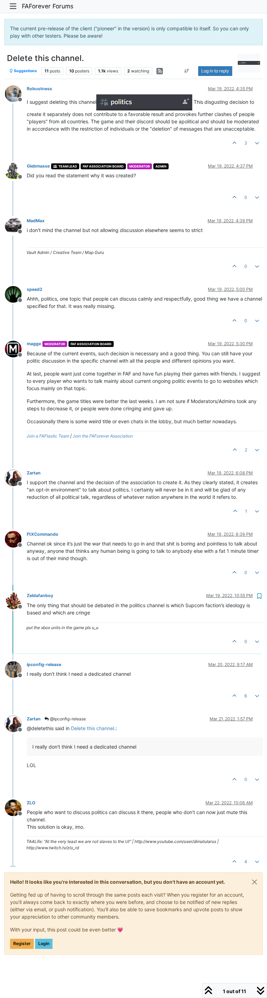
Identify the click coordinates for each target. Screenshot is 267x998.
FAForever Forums (47, 6)
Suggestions (25, 71)
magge (34, 343)
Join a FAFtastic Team (47, 436)
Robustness (39, 88)
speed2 (34, 289)
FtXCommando (42, 534)
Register (22, 943)
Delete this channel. (93, 728)
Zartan (34, 472)
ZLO (31, 802)
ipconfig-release (44, 664)
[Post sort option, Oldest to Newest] (187, 71)
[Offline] (16, 93)
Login (43, 943)
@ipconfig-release (67, 718)
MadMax (35, 220)
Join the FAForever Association (103, 436)
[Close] (254, 882)
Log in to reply (215, 71)
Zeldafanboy (40, 595)
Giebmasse (38, 166)
